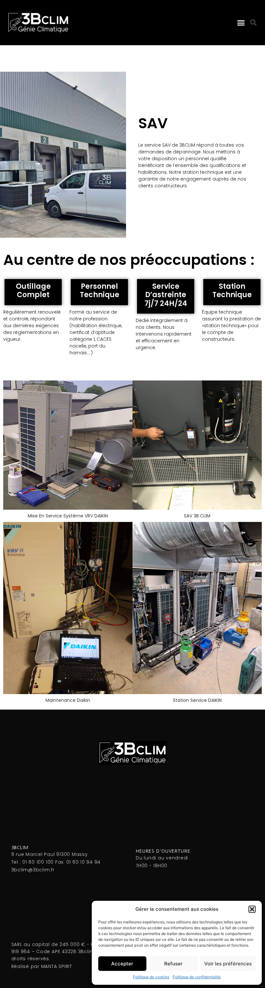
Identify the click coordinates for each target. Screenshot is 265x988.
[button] (252, 909)
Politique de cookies (151, 976)
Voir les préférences (228, 964)
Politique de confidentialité (197, 976)
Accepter (122, 964)
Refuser (173, 964)
